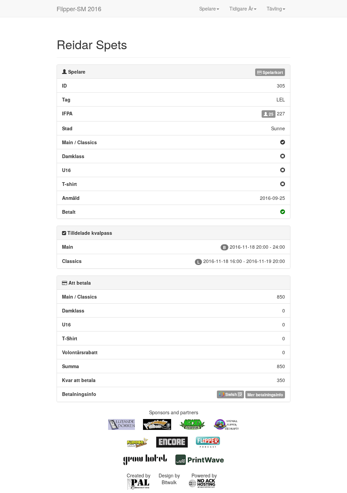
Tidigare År (241, 8)
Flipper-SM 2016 (79, 8)
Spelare (207, 8)
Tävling (274, 8)
